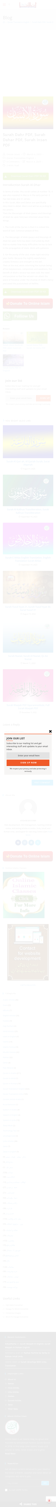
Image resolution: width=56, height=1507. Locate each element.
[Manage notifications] (49, 1500)
